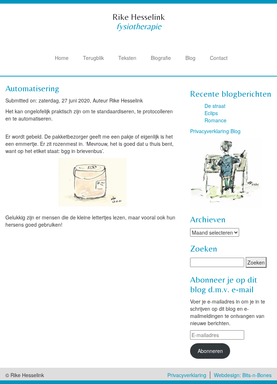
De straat (215, 105)
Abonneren (210, 350)
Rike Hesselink (139, 17)
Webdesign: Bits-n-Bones (243, 375)
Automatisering (32, 88)
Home (62, 57)
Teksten (127, 57)
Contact (219, 57)
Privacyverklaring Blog (215, 131)
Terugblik (93, 57)
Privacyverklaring (186, 375)
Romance (216, 120)
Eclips (211, 113)
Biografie (161, 57)
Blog (190, 57)
